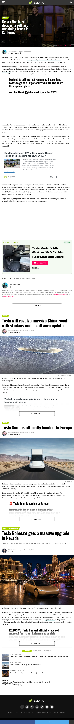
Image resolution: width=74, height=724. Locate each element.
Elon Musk (17, 278)
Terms (55, 712)
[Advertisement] (37, 110)
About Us (18, 712)
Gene (11, 551)
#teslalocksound (7, 683)
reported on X (50, 620)
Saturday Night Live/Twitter (64, 45)
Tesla (33, 278)
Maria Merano (14, 53)
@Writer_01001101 (9, 296)
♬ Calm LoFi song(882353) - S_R (12, 685)
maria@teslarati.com (39, 201)
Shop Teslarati (11, 242)
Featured (26, 278)
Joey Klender (14, 332)
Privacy (63, 712)
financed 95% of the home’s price (51, 192)
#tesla (41, 682)
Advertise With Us (43, 712)
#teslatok (47, 682)
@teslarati (5, 680)
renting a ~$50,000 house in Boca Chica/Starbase (44, 60)
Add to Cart (41, 263)
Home (10, 712)
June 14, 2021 (49, 92)
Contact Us (28, 712)
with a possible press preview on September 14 (42, 493)
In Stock (67, 242)
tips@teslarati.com (10, 201)
